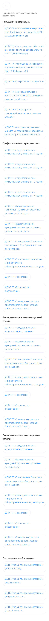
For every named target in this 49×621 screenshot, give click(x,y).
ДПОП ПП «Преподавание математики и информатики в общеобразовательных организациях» (24, 263)
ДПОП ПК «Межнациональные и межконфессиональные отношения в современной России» (24, 95)
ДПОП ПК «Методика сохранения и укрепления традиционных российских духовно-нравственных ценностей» (24, 131)
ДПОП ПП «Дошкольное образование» (17, 289)
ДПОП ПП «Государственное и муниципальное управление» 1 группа (23, 152)
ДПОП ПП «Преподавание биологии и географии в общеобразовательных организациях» (23, 245)
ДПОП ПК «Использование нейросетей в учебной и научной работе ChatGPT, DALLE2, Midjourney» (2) (24, 50)
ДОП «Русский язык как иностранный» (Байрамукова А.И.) (24, 595)
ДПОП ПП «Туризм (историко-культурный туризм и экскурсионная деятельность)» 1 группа (23, 210)
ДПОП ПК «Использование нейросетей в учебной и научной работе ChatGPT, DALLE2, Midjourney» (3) (24, 67)
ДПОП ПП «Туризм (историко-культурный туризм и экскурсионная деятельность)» (23, 345)
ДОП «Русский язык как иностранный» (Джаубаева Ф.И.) (24, 609)
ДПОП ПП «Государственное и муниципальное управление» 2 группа (23, 166)
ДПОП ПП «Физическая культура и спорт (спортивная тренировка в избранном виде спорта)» (22, 305)
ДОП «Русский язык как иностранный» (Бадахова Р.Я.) (24, 581)
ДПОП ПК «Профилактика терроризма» (24, 81)
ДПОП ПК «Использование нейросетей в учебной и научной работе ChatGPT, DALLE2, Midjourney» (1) (24, 32)
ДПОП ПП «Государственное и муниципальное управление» (20, 329)
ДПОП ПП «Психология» (16, 277)
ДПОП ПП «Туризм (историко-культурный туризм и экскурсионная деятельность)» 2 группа (23, 227)
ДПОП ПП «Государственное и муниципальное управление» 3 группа (23, 180)
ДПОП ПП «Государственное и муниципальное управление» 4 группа (23, 194)
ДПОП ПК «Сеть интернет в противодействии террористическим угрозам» (23, 113)
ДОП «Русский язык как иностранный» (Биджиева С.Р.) (24, 567)
